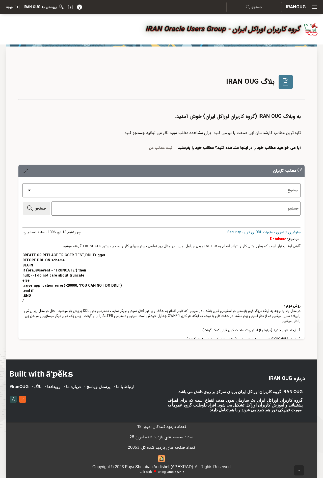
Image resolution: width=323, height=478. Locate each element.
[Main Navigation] (314, 7)
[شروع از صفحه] (299, 470)
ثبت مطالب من (160, 148)
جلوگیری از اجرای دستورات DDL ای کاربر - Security (264, 232)
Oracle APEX (175, 472)
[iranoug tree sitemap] (13, 398)
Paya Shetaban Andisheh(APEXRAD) (159, 467)
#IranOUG (19, 386)
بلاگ (37, 386)
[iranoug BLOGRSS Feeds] (22, 398)
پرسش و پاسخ (98, 386)
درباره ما (73, 386)
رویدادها (53, 386)
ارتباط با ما (125, 386)
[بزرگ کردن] (25, 171)
